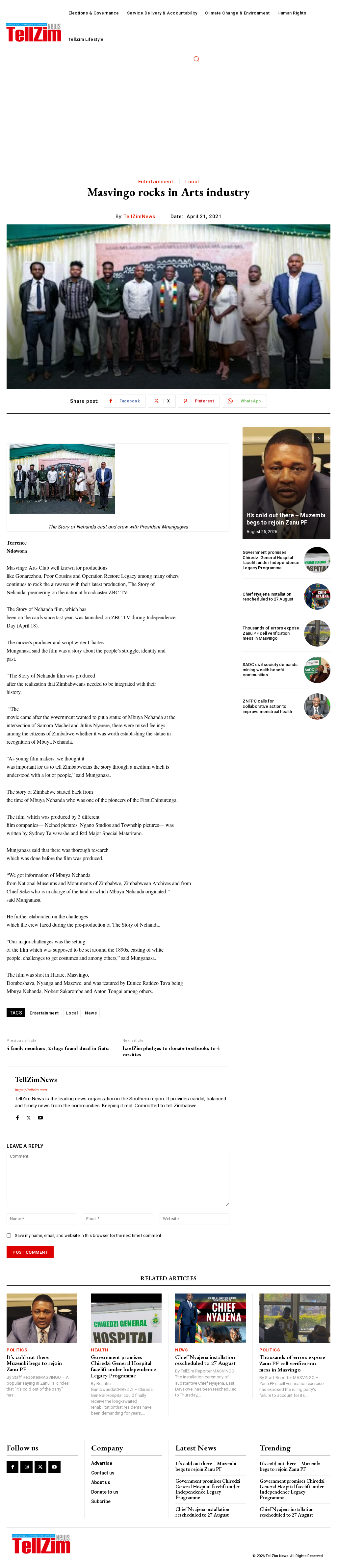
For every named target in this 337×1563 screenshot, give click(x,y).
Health (99, 1350)
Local (192, 182)
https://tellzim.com (31, 1090)
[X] (28, 1116)
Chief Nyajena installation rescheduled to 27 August (268, 597)
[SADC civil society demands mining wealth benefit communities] (317, 670)
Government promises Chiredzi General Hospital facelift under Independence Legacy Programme (271, 560)
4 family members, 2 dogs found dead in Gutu (58, 1048)
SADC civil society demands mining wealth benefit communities (270, 669)
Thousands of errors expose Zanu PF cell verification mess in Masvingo (271, 633)
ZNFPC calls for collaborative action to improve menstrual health (267, 706)
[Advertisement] (168, 114)
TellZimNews (139, 216)
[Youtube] (40, 1116)
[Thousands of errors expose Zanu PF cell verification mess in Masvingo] (317, 633)
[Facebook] (17, 1116)
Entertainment (155, 182)
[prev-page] (307, 438)
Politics (17, 1350)
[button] (196, 58)
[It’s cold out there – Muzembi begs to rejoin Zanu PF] (286, 483)
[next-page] (319, 438)
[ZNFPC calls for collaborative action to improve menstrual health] (317, 706)
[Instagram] (26, 1467)
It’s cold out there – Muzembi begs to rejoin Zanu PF (285, 519)
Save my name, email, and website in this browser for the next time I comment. (88, 1235)
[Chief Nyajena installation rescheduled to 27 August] (317, 596)
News (91, 1013)
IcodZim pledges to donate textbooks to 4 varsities (171, 1051)
